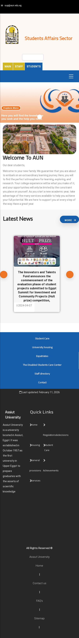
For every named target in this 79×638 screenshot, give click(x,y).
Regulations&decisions (56, 435)
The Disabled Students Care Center (42, 364)
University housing (42, 347)
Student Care (42, 338)
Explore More (11, 108)
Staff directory (42, 373)
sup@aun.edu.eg (13, 5)
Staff (19, 66)
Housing (35, 445)
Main (8, 66)
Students (34, 66)
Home (34, 424)
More (68, 220)
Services (35, 480)
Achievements (51, 470)
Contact (42, 382)
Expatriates (42, 356)
